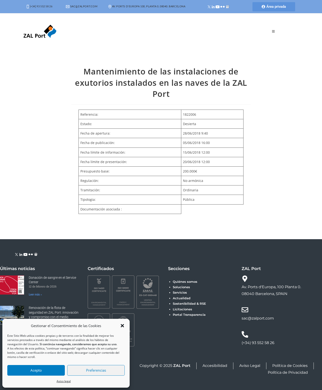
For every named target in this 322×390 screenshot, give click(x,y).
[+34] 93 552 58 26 (40, 6)
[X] (209, 6)
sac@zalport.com (84, 6)
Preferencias (96, 370)
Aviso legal (64, 381)
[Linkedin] (213, 6)
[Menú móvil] (273, 31)
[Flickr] (222, 6)
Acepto (36, 370)
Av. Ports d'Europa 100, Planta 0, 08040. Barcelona (148, 6)
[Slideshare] (227, 6)
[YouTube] (217, 6)
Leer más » (35, 294)
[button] (122, 325)
